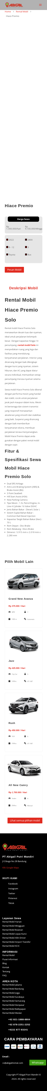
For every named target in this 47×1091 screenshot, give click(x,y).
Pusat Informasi (10, 959)
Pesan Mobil (14, 269)
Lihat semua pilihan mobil (25, 820)
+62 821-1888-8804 (19, 1019)
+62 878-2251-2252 (19, 1024)
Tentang (6, 971)
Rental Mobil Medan (12, 1012)
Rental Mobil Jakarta (12, 984)
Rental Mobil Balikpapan (14, 1008)
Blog (4, 963)
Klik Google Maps (10, 867)
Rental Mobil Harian (12, 921)
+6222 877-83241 (18, 1029)
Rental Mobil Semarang (13, 1000)
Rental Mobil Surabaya (13, 996)
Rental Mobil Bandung (13, 988)
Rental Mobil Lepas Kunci (14, 933)
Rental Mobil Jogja (11, 992)
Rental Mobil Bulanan (12, 929)
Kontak (5, 967)
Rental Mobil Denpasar (13, 1005)
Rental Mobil (22, 11)
